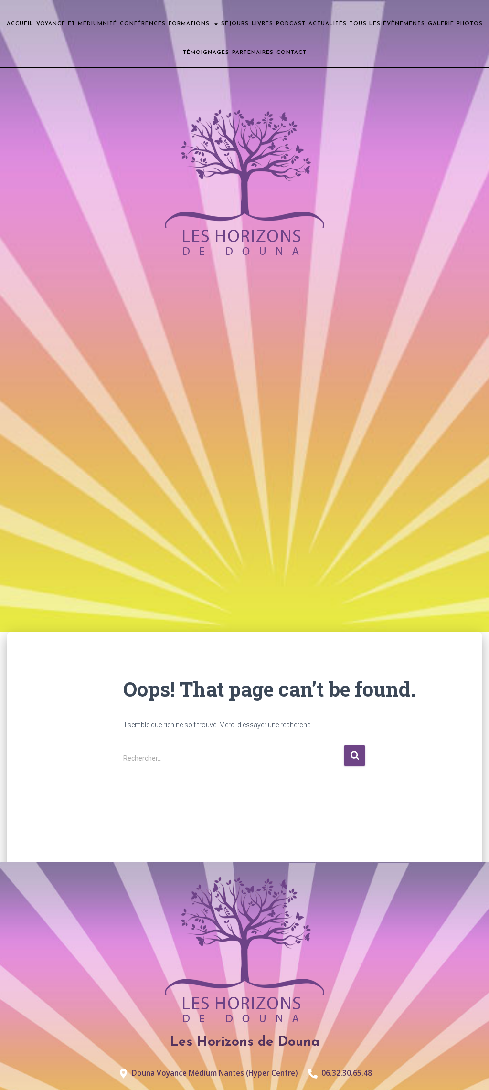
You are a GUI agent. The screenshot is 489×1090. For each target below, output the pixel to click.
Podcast (291, 24)
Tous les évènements (387, 24)
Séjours (235, 24)
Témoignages (206, 52)
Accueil (20, 24)
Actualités (327, 24)
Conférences (143, 24)
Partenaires (253, 52)
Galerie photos (455, 24)
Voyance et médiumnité (76, 24)
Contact (291, 52)
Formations (189, 24)
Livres (262, 24)
